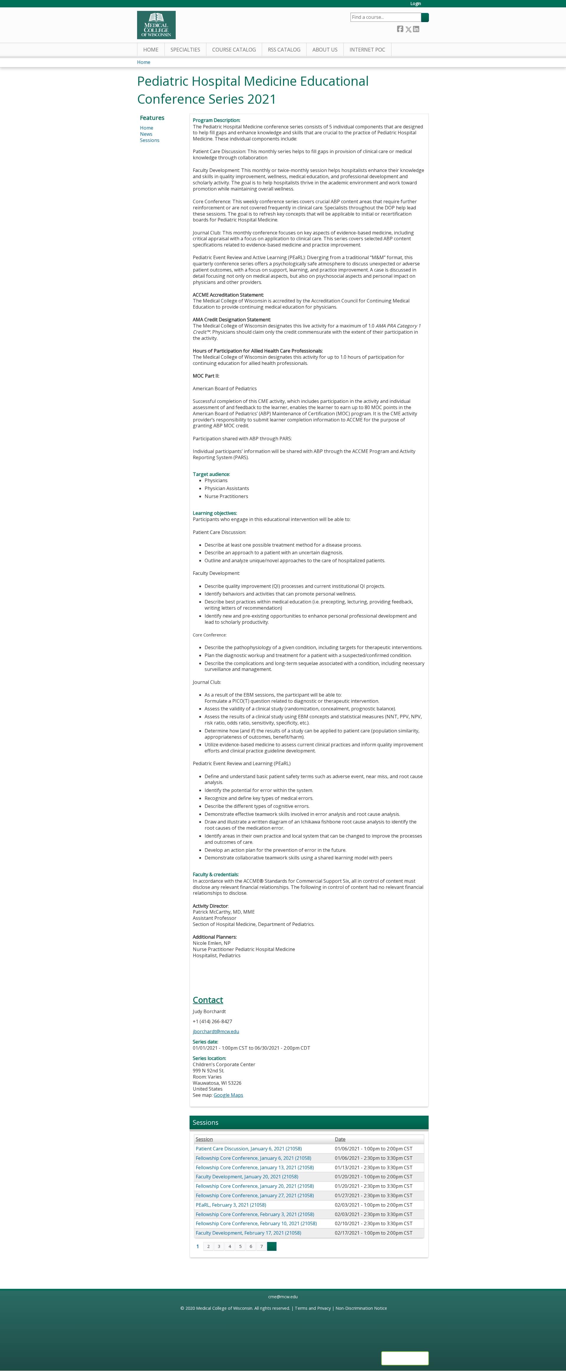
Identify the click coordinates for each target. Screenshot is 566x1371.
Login (415, 3)
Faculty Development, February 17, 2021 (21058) (248, 1233)
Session (204, 1139)
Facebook (400, 28)
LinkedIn (416, 28)
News (146, 134)
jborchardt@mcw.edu (216, 1031)
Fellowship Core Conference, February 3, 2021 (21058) (255, 1214)
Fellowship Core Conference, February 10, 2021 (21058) (256, 1223)
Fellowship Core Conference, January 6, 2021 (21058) (253, 1158)
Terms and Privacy (313, 1308)
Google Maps (228, 1095)
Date (340, 1139)
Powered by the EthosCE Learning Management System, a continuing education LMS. (405, 1358)
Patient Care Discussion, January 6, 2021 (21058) (249, 1148)
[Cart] (427, 5)
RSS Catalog (284, 49)
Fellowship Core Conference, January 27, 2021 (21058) (255, 1195)
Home (151, 49)
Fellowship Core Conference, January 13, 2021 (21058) (255, 1167)
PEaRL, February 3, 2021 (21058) (231, 1205)
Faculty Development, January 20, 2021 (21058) (247, 1176)
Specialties (185, 49)
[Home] (156, 25)
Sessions (149, 140)
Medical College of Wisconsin (224, 1308)
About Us (325, 49)
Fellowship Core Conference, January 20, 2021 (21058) (255, 1186)
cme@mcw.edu (283, 1296)
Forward (424, 28)
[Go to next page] (272, 1246)
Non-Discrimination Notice (361, 1308)
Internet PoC (367, 49)
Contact (208, 999)
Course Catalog (234, 49)
